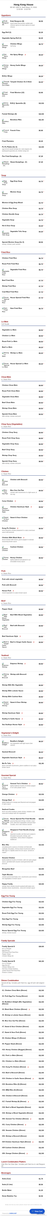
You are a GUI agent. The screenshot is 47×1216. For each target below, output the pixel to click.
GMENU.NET (13, 1213)
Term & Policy (41, 1214)
